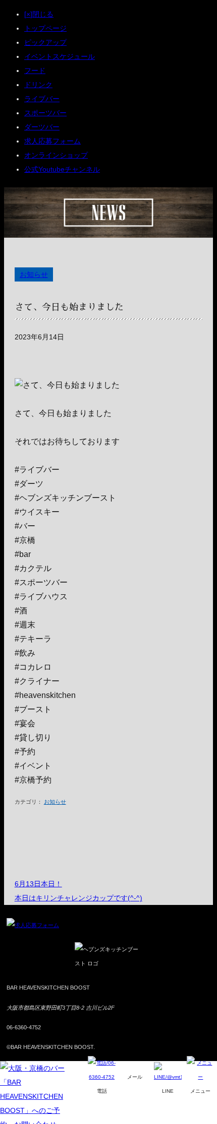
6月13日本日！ (38, 884)
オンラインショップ (56, 155)
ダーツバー (42, 127)
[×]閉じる (38, 14)
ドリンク (38, 85)
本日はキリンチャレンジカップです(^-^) (78, 898)
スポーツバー (45, 113)
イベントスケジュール (59, 56)
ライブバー (42, 99)
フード (34, 70)
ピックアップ (45, 42)
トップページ (45, 28)
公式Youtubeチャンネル (62, 169)
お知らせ (34, 274)
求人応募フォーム (52, 141)
